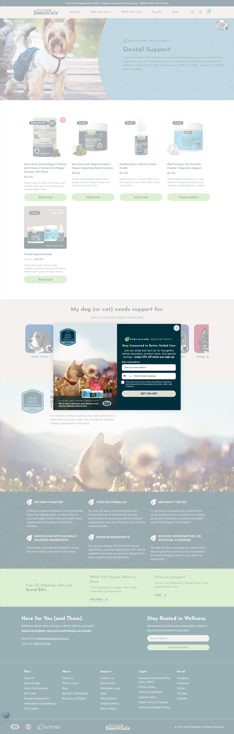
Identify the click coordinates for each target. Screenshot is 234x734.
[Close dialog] (176, 328)
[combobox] (127, 376)
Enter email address (131, 362)
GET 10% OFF (149, 393)
